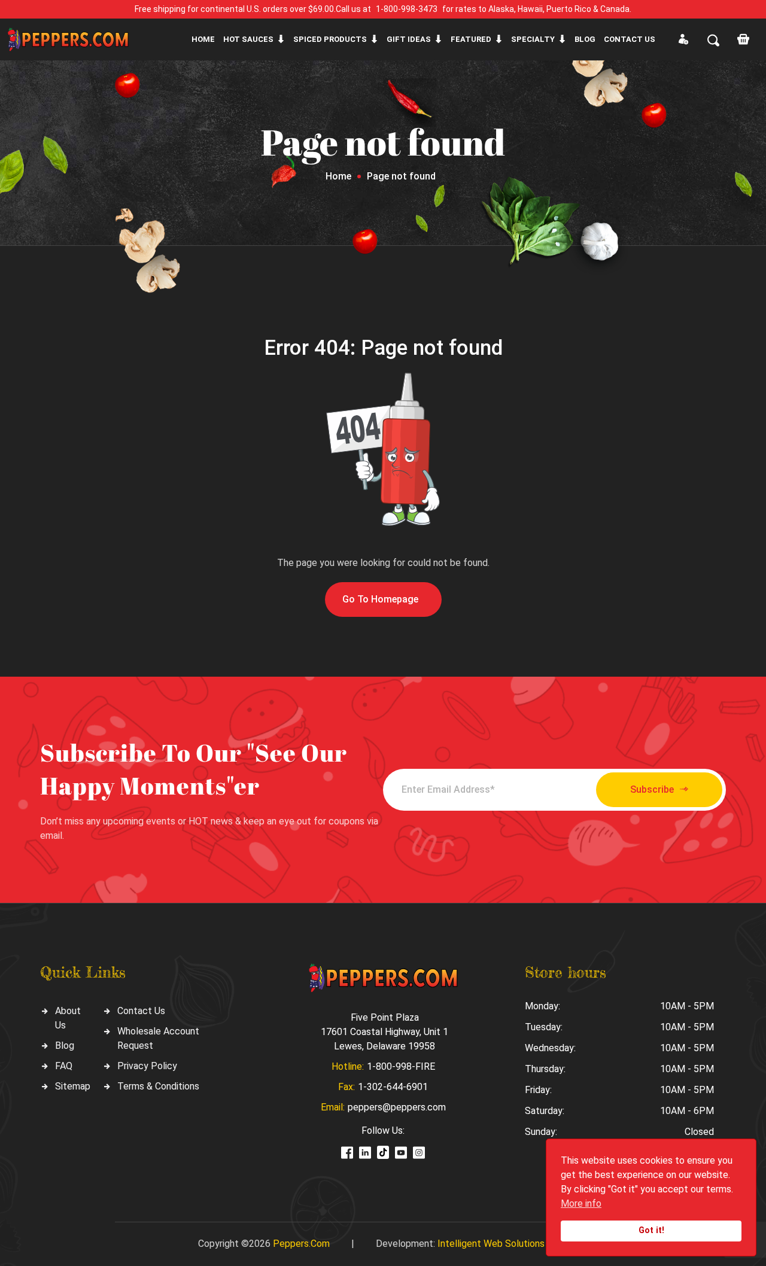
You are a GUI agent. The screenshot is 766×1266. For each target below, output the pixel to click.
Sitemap (72, 1086)
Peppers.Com (301, 1243)
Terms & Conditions (158, 1086)
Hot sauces (248, 39)
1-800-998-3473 (406, 9)
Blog (584, 39)
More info (581, 1203)
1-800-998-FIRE (401, 1066)
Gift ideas (409, 39)
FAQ (63, 1066)
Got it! (651, 1230)
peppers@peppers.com (397, 1107)
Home (203, 39)
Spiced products (330, 39)
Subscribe (652, 789)
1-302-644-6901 (393, 1086)
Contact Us (141, 1011)
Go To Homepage (380, 599)
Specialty (533, 39)
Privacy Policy (147, 1066)
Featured (471, 39)
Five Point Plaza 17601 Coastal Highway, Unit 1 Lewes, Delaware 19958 (384, 1032)
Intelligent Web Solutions (491, 1243)
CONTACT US (629, 39)
